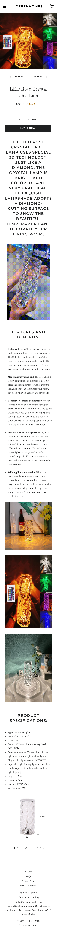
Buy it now (28, 128)
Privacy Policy (28, 880)
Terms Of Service (28, 885)
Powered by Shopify (28, 925)
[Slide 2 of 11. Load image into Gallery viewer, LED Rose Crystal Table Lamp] (19, 76)
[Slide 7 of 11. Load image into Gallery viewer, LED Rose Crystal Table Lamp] (34, 76)
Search (28, 871)
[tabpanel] (28, 40)
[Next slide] (46, 76)
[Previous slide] (10, 76)
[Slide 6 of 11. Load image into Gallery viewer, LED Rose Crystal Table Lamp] (31, 76)
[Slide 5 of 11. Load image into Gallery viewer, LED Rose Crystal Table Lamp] (28, 76)
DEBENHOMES (29, 6)
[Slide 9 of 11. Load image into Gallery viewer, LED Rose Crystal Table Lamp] (41, 76)
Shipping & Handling (28, 897)
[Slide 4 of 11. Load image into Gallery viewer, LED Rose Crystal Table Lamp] (25, 76)
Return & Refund (28, 892)
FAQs (28, 876)
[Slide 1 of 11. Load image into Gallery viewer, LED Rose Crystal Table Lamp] (15, 76)
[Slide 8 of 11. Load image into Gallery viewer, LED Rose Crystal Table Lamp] (38, 76)
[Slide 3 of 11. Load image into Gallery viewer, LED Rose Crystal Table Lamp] (22, 76)
